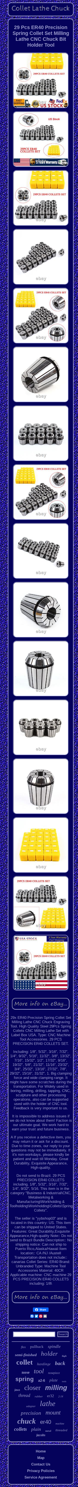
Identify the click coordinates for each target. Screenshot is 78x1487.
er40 (45, 1422)
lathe (47, 1403)
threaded (61, 1430)
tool (39, 1371)
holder (49, 1353)
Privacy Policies (41, 1471)
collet (24, 1362)
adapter (31, 1406)
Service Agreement (40, 1477)
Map (40, 1458)
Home (41, 1451)
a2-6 (41, 1380)
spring (24, 1379)
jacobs (40, 1435)
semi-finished (26, 1355)
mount (53, 1412)
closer (32, 1387)
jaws (17, 1389)
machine (59, 1423)
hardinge (44, 1363)
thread (24, 1395)
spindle (54, 1346)
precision (31, 1413)
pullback (37, 1347)
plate (53, 1380)
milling (56, 1387)
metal (48, 1430)
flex (23, 1347)
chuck (26, 1421)
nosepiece (54, 1373)
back (60, 1363)
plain (36, 1429)
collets (20, 1429)
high (64, 1356)
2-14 (60, 1396)
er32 (50, 1396)
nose (25, 1372)
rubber (39, 1396)
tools (64, 1381)
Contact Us (40, 1464)
